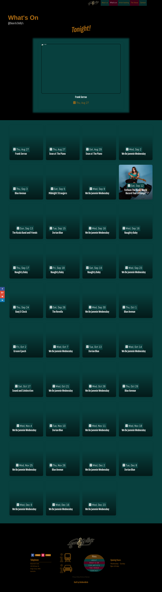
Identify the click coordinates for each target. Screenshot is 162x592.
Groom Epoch (20, 351)
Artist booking (124, 3)
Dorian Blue (57, 233)
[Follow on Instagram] (42, 555)
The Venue (134, 3)
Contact (143, 3)
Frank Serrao (81, 97)
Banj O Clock (21, 312)
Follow (37, 555)
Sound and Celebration (22, 391)
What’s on (113, 3)
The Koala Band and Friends (24, 233)
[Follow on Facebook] (32, 555)
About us (105, 3)
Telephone (34, 560)
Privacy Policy (76, 577)
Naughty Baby (131, 233)
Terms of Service (85, 577)
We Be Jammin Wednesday (134, 154)
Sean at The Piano (57, 154)
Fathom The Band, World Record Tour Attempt (135, 191)
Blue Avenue (20, 193)
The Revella (57, 312)
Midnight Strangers (58, 193)
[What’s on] (81, 68)
